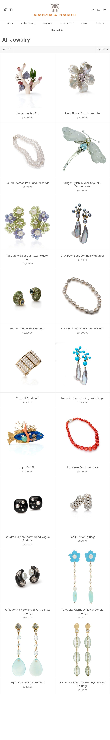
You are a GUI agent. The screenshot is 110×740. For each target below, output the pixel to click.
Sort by (102, 49)
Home (10, 23)
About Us (99, 23)
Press (84, 23)
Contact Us (57, 30)
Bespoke (47, 23)
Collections (27, 23)
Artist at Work (67, 23)
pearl (5, 49)
